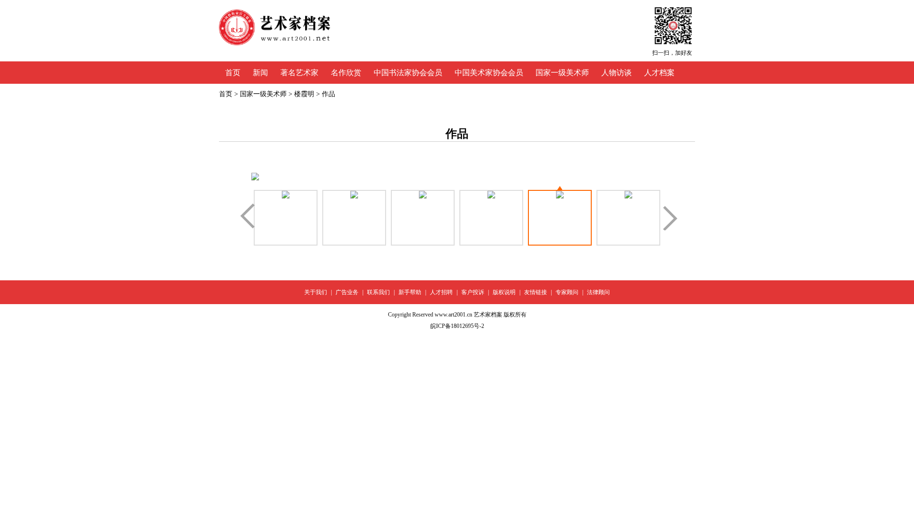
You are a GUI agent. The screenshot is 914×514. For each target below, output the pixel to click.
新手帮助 (409, 292)
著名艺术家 (299, 73)
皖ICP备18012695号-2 (457, 326)
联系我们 (378, 292)
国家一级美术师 (562, 73)
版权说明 (504, 292)
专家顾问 (567, 292)
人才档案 (659, 73)
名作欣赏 (346, 73)
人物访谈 (616, 73)
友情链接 (535, 292)
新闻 (260, 73)
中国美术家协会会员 (489, 73)
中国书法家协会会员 (408, 73)
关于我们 (315, 292)
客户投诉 (472, 292)
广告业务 (347, 292)
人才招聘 (441, 292)
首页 (232, 73)
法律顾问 (598, 292)
